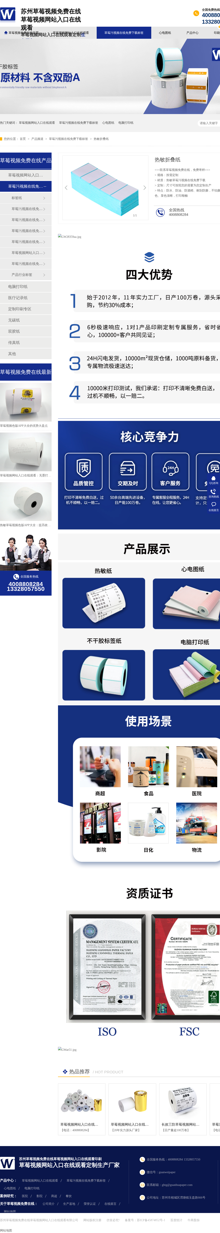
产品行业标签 (22, 275)
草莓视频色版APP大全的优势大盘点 (24, 425)
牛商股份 (194, 1220)
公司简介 (49, 1203)
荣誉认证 (90, 1203)
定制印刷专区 (19, 309)
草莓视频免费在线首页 (24, 32)
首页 (23, 139)
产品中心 (192, 32)
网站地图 (10, 1211)
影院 (40, 1196)
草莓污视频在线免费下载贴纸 (27, 220)
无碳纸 (14, 320)
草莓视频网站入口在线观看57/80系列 (139, 1124)
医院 (25, 1196)
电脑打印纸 (125, 122)
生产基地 (69, 1203)
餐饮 (69, 1196)
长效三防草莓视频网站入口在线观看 (189, 1124)
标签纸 (17, 198)
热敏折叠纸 (101, 139)
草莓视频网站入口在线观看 (71, 32)
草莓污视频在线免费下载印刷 (27, 242)
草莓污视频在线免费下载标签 (124, 32)
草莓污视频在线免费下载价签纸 (27, 264)
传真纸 (14, 342)
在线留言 (110, 1203)
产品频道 (37, 139)
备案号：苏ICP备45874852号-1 (145, 1220)
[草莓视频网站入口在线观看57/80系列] (132, 1101)
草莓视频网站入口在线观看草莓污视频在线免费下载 (27, 253)
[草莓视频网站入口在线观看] (81, 1101)
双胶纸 (14, 331)
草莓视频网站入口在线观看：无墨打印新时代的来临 (34, 475)
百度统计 (176, 1220)
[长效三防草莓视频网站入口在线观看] (182, 1101)
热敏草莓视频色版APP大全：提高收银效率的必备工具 (36, 525)
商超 (54, 1196)
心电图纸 (165, 32)
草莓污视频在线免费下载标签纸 (27, 231)
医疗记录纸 (18, 298)
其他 (12, 354)
